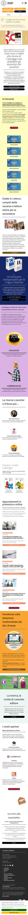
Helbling (14, 778)
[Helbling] (14, 774)
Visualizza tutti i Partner (14, 789)
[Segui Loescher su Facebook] (3, 866)
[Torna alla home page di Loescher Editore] (7, 3)
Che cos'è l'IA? (14, 350)
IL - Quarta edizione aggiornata (14, 297)
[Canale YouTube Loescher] (11, 866)
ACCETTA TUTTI (14, 910)
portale (18, 653)
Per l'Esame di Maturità (14, 453)
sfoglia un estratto (14, 89)
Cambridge (14, 760)
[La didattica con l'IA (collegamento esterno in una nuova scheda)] (14, 370)
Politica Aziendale (5, 896)
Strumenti (8, 11)
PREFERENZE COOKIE (14, 912)
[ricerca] (20, 15)
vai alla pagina (14, 252)
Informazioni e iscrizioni (14, 545)
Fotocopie (6, 879)
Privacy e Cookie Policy (8, 873)
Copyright (5, 876)
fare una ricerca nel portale (14, 25)
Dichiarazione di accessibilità (9, 880)
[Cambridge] (14, 756)
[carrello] (23, 3)
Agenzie (20, 11)
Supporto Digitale (8, 8)
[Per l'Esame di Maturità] (14, 448)
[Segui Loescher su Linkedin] (8, 866)
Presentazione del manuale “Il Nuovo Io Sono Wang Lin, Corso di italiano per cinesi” (13, 595)
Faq (4, 871)
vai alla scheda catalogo (14, 86)
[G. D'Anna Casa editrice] (14, 743)
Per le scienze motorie (14, 418)
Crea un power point (14, 168)
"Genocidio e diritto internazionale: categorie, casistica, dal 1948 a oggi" (13, 565)
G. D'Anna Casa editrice (14, 747)
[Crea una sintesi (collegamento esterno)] (14, 139)
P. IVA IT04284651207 (6, 886)
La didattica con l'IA (14, 386)
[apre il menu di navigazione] (26, 3)
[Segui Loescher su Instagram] (6, 866)
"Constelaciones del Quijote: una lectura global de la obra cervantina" (12, 537)
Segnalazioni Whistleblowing (9, 875)
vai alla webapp (14, 127)
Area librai (5, 870)
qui (23, 904)
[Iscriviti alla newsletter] (13, 865)
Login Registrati (20, 8)
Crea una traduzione (14, 191)
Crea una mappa (14, 156)
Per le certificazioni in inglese (14, 436)
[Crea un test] (14, 174)
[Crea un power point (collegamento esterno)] (14, 163)
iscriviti (14, 842)
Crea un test (14, 180)
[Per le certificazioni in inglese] (14, 430)
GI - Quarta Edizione (14, 299)
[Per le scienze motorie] (14, 413)
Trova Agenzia (6, 869)
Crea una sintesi (14, 144)
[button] (2, 66)
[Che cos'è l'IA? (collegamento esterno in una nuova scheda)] (14, 338)
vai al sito (14, 716)
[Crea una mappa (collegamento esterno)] (14, 151)
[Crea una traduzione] (14, 186)
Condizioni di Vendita (8, 877)
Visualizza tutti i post (14, 608)
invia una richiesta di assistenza (14, 669)
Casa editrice (6, 867)
